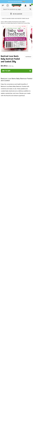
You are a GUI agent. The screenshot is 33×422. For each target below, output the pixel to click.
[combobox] (15, 9)
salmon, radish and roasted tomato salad (15, 21)
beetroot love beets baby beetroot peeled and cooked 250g (15, 23)
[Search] (30, 9)
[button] (3, 5)
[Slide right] (29, 39)
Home (2, 21)
